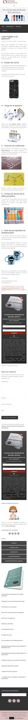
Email (4, 328)
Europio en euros (6, 635)
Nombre (4, 324)
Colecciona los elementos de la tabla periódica (12, 595)
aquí (24, 354)
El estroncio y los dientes (9, 607)
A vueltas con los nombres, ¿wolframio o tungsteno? (13, 677)
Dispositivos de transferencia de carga (12, 601)
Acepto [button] (11, 718)
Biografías (14, 552)
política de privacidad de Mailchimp (14, 356)
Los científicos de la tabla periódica (12, 640)
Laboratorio (14, 547)
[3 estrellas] (9, 289)
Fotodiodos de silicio (7, 629)
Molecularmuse (5, 150)
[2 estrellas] (7, 289)
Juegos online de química (9, 671)
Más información (10, 526)
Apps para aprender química (10, 666)
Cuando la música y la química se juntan (13, 660)
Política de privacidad (16, 361)
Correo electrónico (6, 404)
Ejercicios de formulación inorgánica (12, 612)
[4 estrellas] (10, 289)
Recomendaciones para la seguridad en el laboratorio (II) (13, 646)
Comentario (4, 381)
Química (16, 365)
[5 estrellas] (11, 289)
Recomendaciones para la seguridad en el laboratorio (13, 653)
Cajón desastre (10, 365)
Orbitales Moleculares (14, 2)
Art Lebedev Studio (15, 124)
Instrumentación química (14, 561)
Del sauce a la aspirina (8, 618)
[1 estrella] (6, 289)
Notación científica (7, 624)
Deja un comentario (22, 41)
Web (2, 410)
